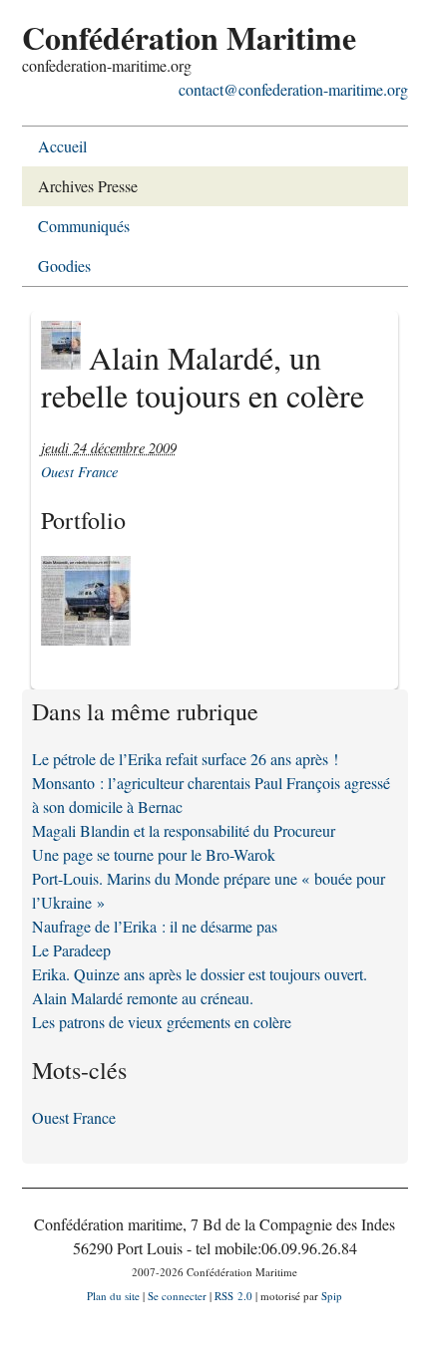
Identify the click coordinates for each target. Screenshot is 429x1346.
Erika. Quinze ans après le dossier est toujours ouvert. (199, 973)
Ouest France (79, 471)
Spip (331, 1295)
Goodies (64, 265)
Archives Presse (88, 185)
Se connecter (177, 1295)
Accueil (62, 145)
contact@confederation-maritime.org (293, 89)
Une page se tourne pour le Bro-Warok (153, 854)
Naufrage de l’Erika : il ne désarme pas (154, 926)
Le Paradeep (71, 950)
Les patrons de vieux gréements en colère (161, 1021)
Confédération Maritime (189, 37)
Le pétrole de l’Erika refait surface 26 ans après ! (185, 758)
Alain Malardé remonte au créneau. (142, 997)
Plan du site (113, 1295)
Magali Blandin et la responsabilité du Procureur (183, 830)
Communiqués (84, 225)
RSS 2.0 (233, 1295)
